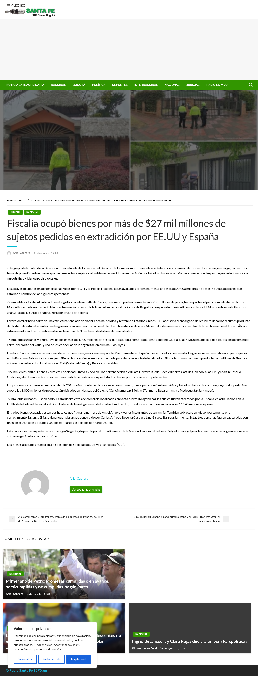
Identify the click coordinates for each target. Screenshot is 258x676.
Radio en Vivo (217, 84)
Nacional (58, 84)
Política (98, 84)
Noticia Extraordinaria (25, 84)
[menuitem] (25, 85)
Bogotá (79, 84)
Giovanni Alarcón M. (145, 648)
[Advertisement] (129, 49)
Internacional (146, 84)
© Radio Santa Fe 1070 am (26, 670)
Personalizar (25, 659)
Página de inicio (16, 200)
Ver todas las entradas (86, 489)
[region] (52, 645)
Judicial (193, 84)
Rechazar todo (52, 659)
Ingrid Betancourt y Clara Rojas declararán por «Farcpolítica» (189, 641)
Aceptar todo (78, 659)
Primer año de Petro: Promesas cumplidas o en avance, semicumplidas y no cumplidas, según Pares (57, 583)
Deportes (120, 84)
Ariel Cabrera (22, 252)
